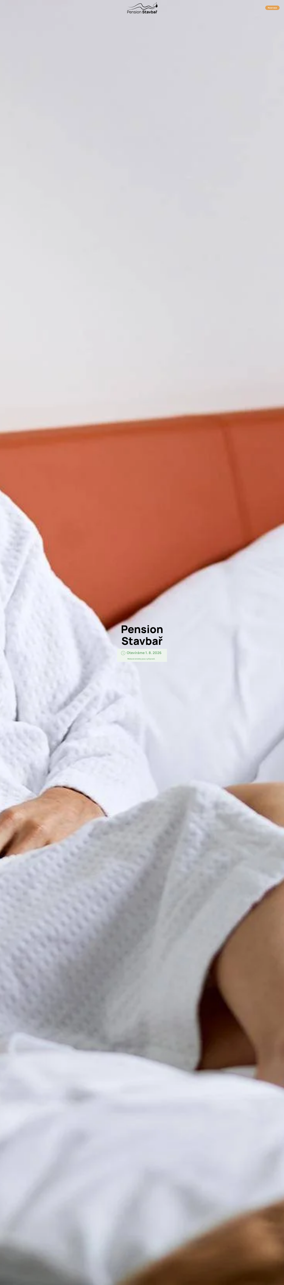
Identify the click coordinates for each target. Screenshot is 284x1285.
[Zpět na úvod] (142, 8)
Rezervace (272, 8)
